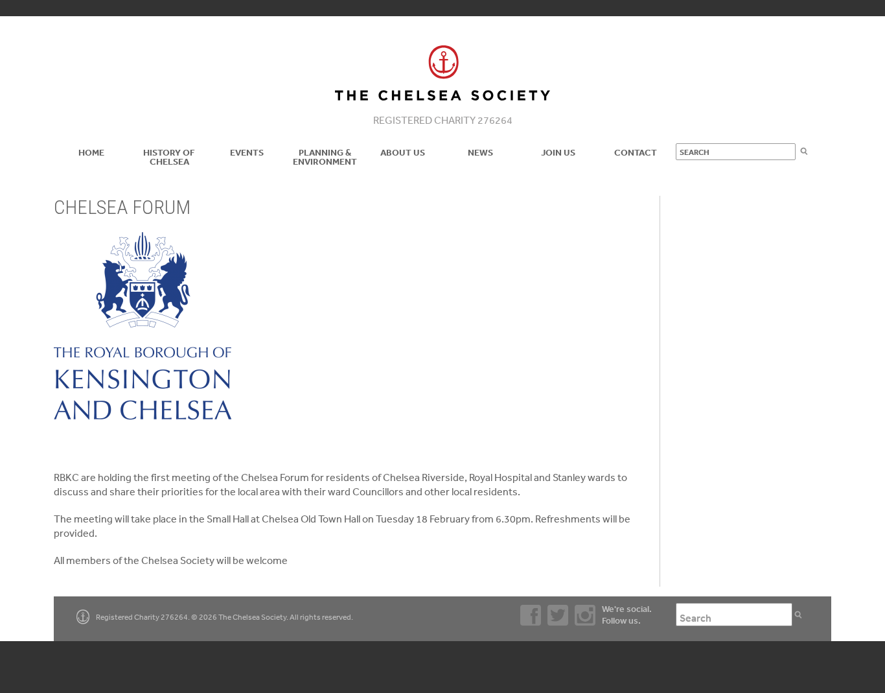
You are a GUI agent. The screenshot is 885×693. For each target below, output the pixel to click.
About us (402, 152)
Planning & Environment (325, 157)
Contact (635, 152)
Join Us (558, 152)
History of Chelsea (169, 157)
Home (91, 152)
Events (247, 152)
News (480, 152)
